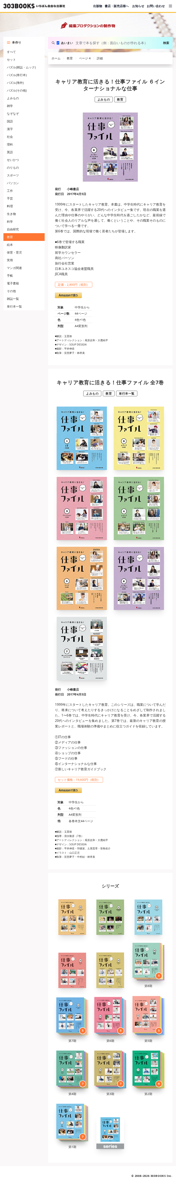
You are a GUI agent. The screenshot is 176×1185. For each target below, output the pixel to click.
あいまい (67, 43)
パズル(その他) (17, 90)
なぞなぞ (13, 113)
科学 (10, 221)
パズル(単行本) (17, 75)
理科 (10, 144)
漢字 (10, 129)
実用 (10, 260)
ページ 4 (85, 58)
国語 (10, 121)
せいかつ (13, 160)
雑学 (10, 106)
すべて (11, 52)
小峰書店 (73, 189)
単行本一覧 (14, 306)
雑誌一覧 (13, 299)
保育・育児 (14, 252)
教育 (10, 237)
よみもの (13, 98)
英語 (10, 152)
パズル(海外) (15, 83)
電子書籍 (13, 283)
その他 (11, 291)
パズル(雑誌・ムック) (21, 67)
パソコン (13, 183)
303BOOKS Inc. (161, 1176)
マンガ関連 (14, 268)
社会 (10, 137)
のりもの (13, 167)
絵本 (10, 245)
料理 (10, 206)
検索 (166, 43)
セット (11, 59)
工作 (10, 191)
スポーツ (13, 175)
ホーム (56, 58)
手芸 (10, 198)
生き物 (11, 214)
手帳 (10, 275)
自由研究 (13, 229)
